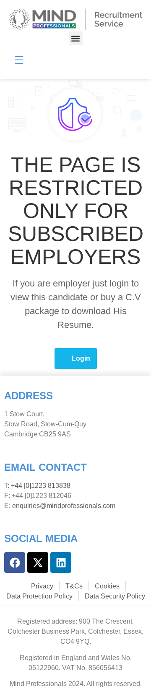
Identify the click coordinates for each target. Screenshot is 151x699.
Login (81, 358)
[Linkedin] (60, 562)
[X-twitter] (37, 562)
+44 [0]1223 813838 (39, 485)
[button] (76, 38)
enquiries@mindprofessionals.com (63, 505)
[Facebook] (14, 562)
